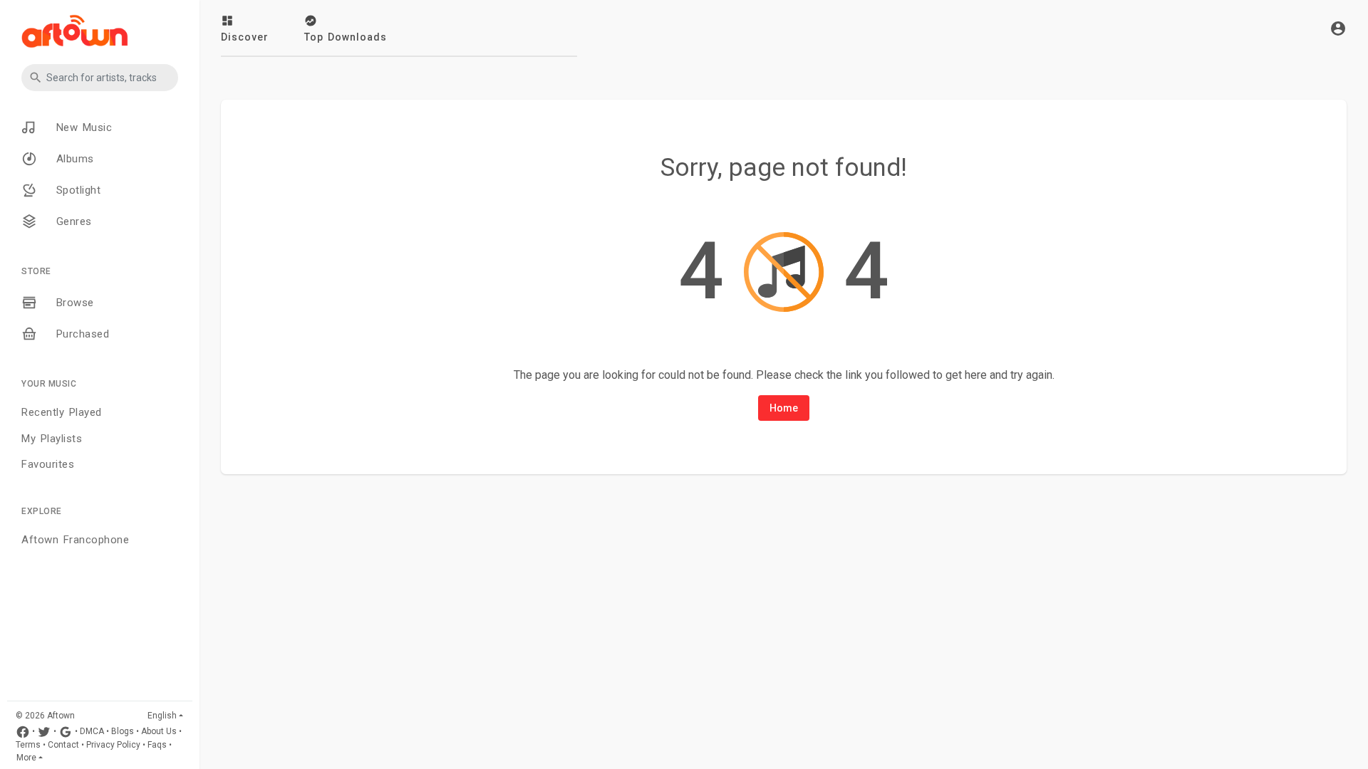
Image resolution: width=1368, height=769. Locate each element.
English (162, 716)
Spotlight (75, 190)
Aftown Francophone (75, 539)
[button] (99, 77)
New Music (81, 127)
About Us (159, 732)
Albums (72, 158)
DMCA (92, 732)
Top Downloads (345, 37)
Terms (28, 745)
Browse (72, 302)
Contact (63, 745)
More (26, 758)
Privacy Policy (113, 745)
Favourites (47, 464)
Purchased (80, 334)
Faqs (157, 745)
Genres (71, 221)
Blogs (122, 732)
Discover (245, 37)
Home (784, 408)
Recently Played (61, 412)
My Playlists (51, 438)
